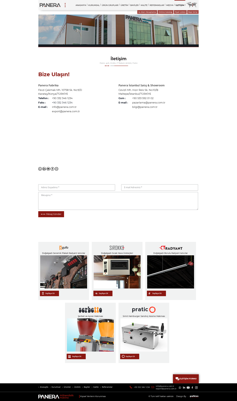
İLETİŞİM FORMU (188, 378)
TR (190, 5)
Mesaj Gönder (53, 214)
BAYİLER (134, 5)
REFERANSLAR (157, 5)
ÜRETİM (124, 5)
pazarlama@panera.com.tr (148, 102)
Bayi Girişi (193, 12)
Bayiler (87, 387)
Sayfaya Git (50, 293)
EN (194, 5)
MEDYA (169, 5)
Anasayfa (44, 387)
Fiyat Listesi (180, 12)
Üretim (77, 387)
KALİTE (144, 5)
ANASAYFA (81, 5)
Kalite (96, 387)
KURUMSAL (94, 5)
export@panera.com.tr (66, 111)
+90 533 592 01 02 (142, 98)
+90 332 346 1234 (62, 98)
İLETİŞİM (180, 5)
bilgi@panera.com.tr (144, 107)
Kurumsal (56, 387)
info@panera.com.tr (64, 107)
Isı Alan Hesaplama (147, 12)
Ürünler (67, 387)
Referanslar (107, 387)
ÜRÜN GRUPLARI (110, 5)
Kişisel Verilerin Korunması (93, 396)
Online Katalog (165, 12)
